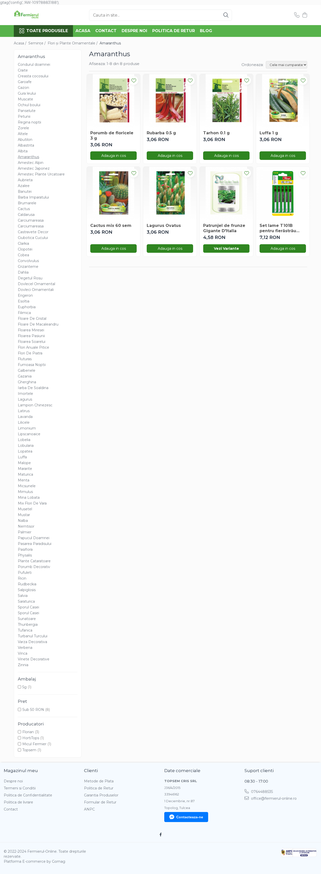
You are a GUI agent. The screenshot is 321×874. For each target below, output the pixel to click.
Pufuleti (25, 572)
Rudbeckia (27, 584)
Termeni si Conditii (20, 788)
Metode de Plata (99, 781)
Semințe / (37, 43)
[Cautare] (226, 15)
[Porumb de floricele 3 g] (113, 101)
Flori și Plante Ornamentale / (73, 43)
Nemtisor (26, 526)
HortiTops (30, 738)
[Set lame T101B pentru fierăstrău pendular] (282, 193)
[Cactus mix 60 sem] (113, 193)
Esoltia (23, 301)
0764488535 (261, 791)
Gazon (23, 87)
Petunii (24, 116)
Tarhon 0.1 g (216, 133)
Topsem (29, 750)
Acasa (82, 30)
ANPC (89, 809)
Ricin (22, 578)
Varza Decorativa (32, 642)
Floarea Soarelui (31, 341)
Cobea (23, 255)
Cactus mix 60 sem (110, 225)
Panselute (27, 110)
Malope (24, 463)
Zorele (23, 128)
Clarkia (23, 243)
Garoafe (25, 82)
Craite (23, 70)
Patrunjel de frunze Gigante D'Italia (224, 228)
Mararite (25, 468)
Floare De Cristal (32, 318)
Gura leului (27, 93)
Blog (206, 30)
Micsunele (27, 486)
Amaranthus (28, 157)
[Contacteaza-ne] (296, 15)
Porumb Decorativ (34, 567)
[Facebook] (160, 834)
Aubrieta (25, 180)
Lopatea (25, 451)
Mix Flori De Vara (32, 503)
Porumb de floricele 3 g (111, 136)
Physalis (25, 555)
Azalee (24, 185)
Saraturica (26, 601)
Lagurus (25, 399)
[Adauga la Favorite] (133, 80)
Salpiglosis (27, 590)
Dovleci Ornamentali (36, 289)
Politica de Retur (173, 30)
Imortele (25, 393)
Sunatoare (27, 618)
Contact (106, 30)
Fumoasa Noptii (32, 364)
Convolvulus (28, 261)
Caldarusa (26, 214)
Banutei (25, 191)
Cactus (24, 209)
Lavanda (25, 416)
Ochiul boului (29, 105)
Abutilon (25, 139)
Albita (23, 151)
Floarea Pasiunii (31, 336)
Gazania (25, 376)
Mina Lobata (29, 497)
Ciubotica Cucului (33, 237)
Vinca (22, 653)
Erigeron (25, 295)
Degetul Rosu (30, 278)
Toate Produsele (47, 30)
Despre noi (134, 30)
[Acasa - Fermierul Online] (39, 15)
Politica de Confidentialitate (28, 795)
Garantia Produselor (101, 795)
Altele (23, 134)
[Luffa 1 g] (282, 101)
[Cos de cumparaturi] (304, 15)
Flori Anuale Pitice (33, 347)
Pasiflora (25, 549)
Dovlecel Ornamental (36, 284)
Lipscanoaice (29, 434)
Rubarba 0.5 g (161, 133)
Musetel (25, 509)
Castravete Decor (33, 232)
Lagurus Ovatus (164, 225)
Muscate (25, 99)
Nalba (23, 520)
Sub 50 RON (33, 709)
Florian (28, 732)
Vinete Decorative (33, 659)
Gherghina (27, 382)
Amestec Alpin (30, 162)
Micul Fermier (34, 744)
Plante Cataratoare (34, 561)
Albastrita (26, 145)
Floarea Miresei (31, 330)
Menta (23, 480)
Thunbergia (28, 624)
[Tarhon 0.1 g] (226, 101)
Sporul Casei (28, 607)
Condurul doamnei (34, 64)
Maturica (25, 474)
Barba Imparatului (33, 197)
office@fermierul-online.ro (273, 798)
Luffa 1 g (269, 133)
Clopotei (25, 249)
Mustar (24, 515)
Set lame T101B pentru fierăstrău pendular (278, 228)
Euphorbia (27, 307)
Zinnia (23, 665)
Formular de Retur (100, 802)
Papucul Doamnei (33, 538)
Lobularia (26, 445)
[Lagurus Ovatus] (170, 193)
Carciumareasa (31, 220)
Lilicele (24, 422)
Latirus (24, 411)
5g (24, 687)
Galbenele (26, 370)
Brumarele (27, 203)
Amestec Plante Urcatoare (41, 174)
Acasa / (20, 43)
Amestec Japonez (34, 168)
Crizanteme (28, 266)
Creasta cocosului (33, 76)
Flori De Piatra (30, 353)
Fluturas (25, 359)
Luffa (22, 457)
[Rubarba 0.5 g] (170, 101)
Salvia (23, 595)
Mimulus (25, 491)
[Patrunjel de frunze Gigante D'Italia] (226, 193)
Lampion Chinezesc (35, 405)
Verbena (25, 647)
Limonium (27, 428)
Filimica (24, 312)
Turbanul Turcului (32, 636)
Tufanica (25, 630)
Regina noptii (29, 122)
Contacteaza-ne (189, 817)
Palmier (24, 532)
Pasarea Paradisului (34, 543)
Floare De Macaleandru (38, 324)
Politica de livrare (18, 802)
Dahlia (23, 272)
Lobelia (24, 440)
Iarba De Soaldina (33, 388)
